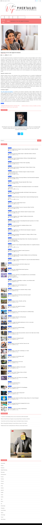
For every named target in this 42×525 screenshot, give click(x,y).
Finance (2, 481)
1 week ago (11, 154)
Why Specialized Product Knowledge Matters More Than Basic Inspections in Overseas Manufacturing (23, 240)
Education (3, 472)
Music (2, 501)
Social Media (3, 510)
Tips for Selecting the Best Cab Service (15, 361)
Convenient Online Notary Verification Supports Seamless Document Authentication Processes (21, 172)
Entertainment (3, 474)
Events (2, 476)
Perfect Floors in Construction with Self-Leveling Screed (19, 264)
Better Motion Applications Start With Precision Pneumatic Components (22, 229)
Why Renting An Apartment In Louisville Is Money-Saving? (19, 289)
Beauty (2, 465)
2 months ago (11, 193)
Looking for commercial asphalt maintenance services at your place (21, 322)
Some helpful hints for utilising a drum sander (17, 366)
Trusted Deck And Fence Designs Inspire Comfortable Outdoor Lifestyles (22, 153)
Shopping (2, 508)
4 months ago (11, 256)
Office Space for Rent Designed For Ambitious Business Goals (19, 225)
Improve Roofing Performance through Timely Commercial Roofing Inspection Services (23, 197)
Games (2, 487)
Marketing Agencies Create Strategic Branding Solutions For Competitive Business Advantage (24, 245)
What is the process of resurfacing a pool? (16, 356)
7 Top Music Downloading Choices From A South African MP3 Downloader (14, 416)
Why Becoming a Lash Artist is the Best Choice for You (18, 343)
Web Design (3, 519)
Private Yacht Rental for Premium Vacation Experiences (18, 250)
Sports (2, 512)
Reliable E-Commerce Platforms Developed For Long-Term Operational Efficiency (23, 259)
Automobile (3, 463)
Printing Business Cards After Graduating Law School (18, 350)
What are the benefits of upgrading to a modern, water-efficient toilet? (21, 280)
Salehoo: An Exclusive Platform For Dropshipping (17, 387)
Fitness (6, 17)
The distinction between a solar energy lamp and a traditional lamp (21, 311)
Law (1, 499)
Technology (3, 514)
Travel (2, 517)
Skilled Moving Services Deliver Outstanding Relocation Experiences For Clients (23, 220)
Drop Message (21, 17)
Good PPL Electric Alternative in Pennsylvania (17, 316)
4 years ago (11, 312)
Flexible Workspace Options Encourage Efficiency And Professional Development (23, 177)
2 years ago (11, 265)
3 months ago (11, 235)
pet (1, 503)
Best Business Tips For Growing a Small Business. (17, 408)
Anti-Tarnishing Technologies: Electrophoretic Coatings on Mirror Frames (22, 234)
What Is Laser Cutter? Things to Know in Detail (17, 372)
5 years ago (11, 373)
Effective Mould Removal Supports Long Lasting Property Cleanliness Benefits (23, 149)
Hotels (2, 496)
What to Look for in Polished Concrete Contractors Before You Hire (21, 207)
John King (16, 150)
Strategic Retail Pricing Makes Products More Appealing (19, 162)
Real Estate (3, 505)
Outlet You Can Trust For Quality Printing (16, 327)
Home (2, 17)
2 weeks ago (11, 159)
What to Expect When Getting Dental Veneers (17, 202)
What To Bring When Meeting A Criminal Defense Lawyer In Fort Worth (14, 423)
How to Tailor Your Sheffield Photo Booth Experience (18, 269)
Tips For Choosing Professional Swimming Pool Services (19, 403)
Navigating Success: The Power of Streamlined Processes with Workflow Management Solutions (22, 275)
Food (11, 17)
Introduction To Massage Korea (14, 382)
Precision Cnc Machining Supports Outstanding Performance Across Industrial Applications (23, 187)
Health (2, 492)
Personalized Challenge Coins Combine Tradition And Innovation (20, 216)
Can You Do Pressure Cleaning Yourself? (16, 338)
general (2, 490)
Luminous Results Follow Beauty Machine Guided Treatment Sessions (21, 211)
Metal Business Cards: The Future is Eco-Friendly (17, 377)
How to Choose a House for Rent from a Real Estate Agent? (19, 294)
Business (15, 17)
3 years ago (11, 277)
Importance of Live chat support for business (16, 306)
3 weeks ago (11, 163)
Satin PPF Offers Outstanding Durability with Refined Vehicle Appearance (22, 192)
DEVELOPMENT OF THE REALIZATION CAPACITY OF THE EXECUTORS (23, 332)
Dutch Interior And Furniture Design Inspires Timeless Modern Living (21, 167)
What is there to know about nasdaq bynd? (16, 392)
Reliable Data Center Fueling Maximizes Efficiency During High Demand (22, 158)
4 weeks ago (11, 178)
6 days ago (11, 150)
